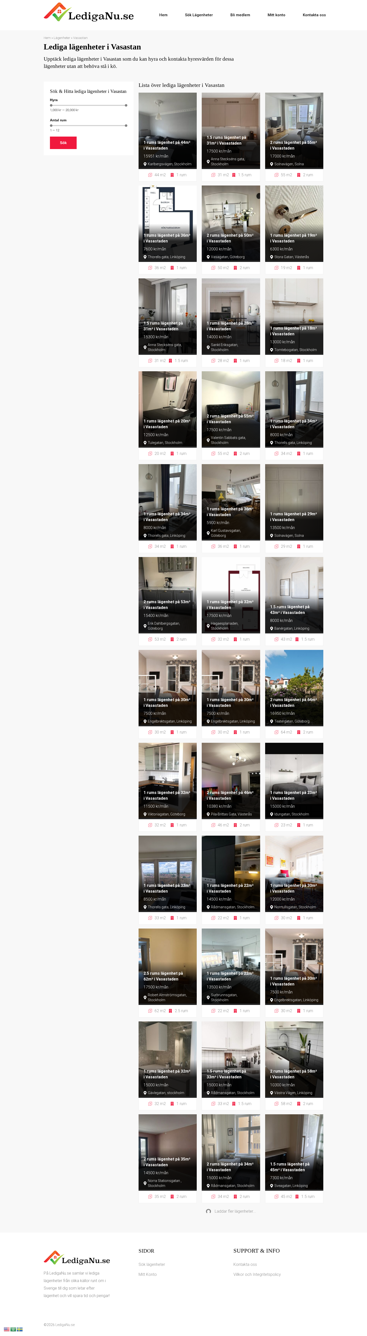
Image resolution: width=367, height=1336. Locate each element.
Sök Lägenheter (199, 15)
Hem (163, 15)
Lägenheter (62, 38)
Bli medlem (240, 15)
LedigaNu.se (65, 1325)
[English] (7, 1329)
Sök (63, 143)
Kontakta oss (314, 15)
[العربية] (13, 1329)
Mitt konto (276, 15)
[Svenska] (20, 1329)
